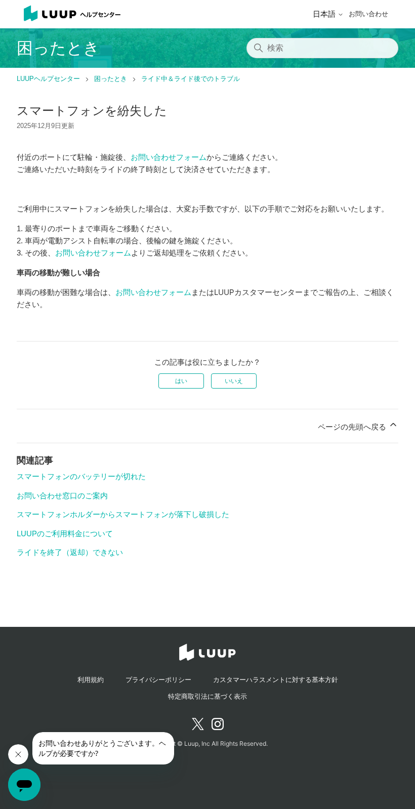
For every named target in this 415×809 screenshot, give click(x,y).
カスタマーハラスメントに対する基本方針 (275, 680)
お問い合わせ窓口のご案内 (62, 495)
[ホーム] (69, 14)
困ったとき (110, 78)
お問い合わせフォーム (168, 157)
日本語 (325, 14)
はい (181, 381)
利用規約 (90, 680)
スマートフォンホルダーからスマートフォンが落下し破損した (123, 514)
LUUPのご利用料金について (65, 533)
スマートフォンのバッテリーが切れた (81, 476)
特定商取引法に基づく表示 (207, 696)
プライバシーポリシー (158, 680)
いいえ (234, 381)
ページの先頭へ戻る (353, 426)
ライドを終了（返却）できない (70, 552)
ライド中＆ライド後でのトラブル (190, 78)
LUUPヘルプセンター (48, 78)
